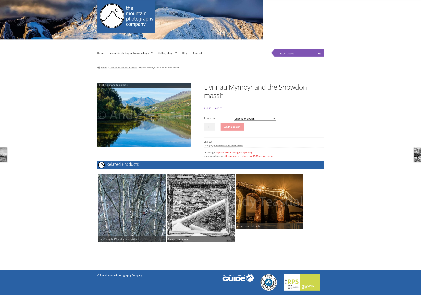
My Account (294, 38)
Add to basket (232, 126)
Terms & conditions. (314, 38)
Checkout (268, 38)
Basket (280, 38)
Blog (185, 53)
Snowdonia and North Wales (123, 67)
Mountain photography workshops (129, 53)
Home (100, 53)
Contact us (199, 53)
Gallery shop (165, 53)
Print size (209, 118)
